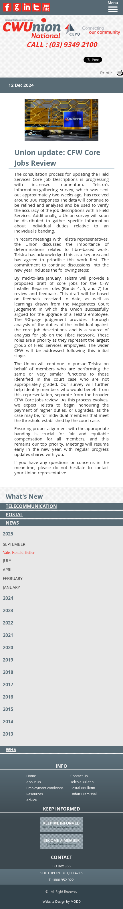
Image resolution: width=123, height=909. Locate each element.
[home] (61, 28)
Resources (34, 794)
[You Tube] (46, 9)
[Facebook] (7, 9)
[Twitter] (36, 9)
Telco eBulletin (82, 782)
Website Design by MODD (62, 901)
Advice (31, 800)
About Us (33, 782)
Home (31, 775)
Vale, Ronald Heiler (19, 552)
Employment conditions (45, 788)
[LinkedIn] (26, 9)
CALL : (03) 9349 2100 (61, 44)
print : (106, 73)
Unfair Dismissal (83, 794)
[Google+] (17, 9)
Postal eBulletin (82, 788)
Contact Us (79, 775)
